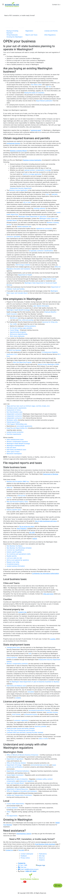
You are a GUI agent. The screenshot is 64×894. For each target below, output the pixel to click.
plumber (43, 726)
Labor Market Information (41, 306)
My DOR (32, 532)
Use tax (9, 497)
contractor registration (21, 720)
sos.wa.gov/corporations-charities (39, 710)
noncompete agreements (24, 426)
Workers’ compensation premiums (17, 663)
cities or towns (43, 738)
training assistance (30, 326)
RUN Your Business (15, 350)
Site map (42, 856)
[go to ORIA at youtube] (24, 882)
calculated (31, 692)
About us (42, 858)
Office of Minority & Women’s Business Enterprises (22, 755)
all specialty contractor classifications (41, 251)
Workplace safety (12, 420)
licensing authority (39, 208)
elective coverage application (32, 174)
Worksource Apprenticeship (18, 334)
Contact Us (9, 27)
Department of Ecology (14, 765)
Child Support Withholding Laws (17, 424)
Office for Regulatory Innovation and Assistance (22, 791)
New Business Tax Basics (14, 546)
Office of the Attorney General (16, 763)
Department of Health (25, 275)
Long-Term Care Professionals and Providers (21, 730)
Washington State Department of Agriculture (32, 216)
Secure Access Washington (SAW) (48, 364)
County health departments (15, 803)
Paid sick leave (11, 447)
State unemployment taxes (15, 439)
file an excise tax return (26, 526)
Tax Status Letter (36, 84)
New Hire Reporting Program (22, 362)
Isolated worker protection (15, 432)
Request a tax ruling (13, 562)
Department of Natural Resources (17, 789)
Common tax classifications (15, 550)
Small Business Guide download (45, 21)
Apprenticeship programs (18, 332)
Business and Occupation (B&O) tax (18, 481)
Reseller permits (12, 556)
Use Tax (48, 86)
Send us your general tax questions (18, 560)
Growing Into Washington (14, 37)
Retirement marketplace (14, 453)
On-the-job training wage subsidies (21, 328)
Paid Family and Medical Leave (16, 449)
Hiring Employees (12, 35)
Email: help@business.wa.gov (29, 869)
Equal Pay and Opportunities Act (17, 428)
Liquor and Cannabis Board (15, 783)
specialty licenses (52, 712)
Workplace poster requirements (16, 408)
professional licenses (13, 143)
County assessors (12, 807)
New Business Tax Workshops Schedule (19, 548)
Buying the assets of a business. (34, 92)
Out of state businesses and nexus (46, 521)
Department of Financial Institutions (18, 771)
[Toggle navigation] (3, 4)
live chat (21, 27)
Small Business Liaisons (23, 833)
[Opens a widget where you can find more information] (57, 886)
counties (53, 639)
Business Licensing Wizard (18, 150)
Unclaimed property (13, 564)
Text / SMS (23, 865)
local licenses (16, 714)
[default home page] (12, 4)
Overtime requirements (14, 434)
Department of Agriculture (15, 759)
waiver (35, 538)
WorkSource (14, 318)
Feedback (24, 856)
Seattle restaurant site (24, 226)
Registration (29, 31)
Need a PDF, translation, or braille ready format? (19, 15)
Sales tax (9, 487)
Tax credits (13, 324)
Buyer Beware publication (44, 101)
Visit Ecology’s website (22, 265)
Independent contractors (14, 414)
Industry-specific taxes (14, 509)
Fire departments (12, 816)
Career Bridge (14, 330)
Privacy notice (25, 858)
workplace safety (41, 779)
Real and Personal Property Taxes (17, 501)
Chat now (23, 867)
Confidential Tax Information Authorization (45, 573)
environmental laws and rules (40, 765)
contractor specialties (13, 236)
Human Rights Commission (15, 775)
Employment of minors (14, 410)
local (47, 194)
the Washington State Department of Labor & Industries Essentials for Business (34, 682)
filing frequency (22, 528)
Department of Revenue (50, 474)
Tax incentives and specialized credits (19, 554)
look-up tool (22, 495)
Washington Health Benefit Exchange (18, 310)
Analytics (42, 860)
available (18, 698)
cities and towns (48, 594)
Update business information (16, 566)
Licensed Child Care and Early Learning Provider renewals (25, 732)
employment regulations (26, 781)
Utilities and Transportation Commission (19, 795)
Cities (8, 812)
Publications (43, 854)
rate (30, 653)
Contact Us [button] (55, 4)
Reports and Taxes (31, 35)
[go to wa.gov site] (40, 865)
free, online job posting (26, 320)
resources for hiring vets (50, 322)
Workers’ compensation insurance (17, 441)
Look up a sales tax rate (14, 558)
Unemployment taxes (13, 647)
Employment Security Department (20, 188)
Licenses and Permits (51, 31)
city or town (27, 202)
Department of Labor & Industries (17, 779)
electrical (37, 726)
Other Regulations (50, 35)
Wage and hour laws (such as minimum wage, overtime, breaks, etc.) (28, 406)
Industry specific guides (14, 552)
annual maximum (12, 657)
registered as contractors (44, 228)
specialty (55, 194)
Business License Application (32, 160)
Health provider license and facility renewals (21, 728)
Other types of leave (13, 451)
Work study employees (17, 336)
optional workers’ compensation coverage (37, 170)
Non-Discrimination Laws (14, 412)
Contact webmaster (27, 854)
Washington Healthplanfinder (16, 445)
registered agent (36, 130)
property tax (22, 612)
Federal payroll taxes (13, 422)
